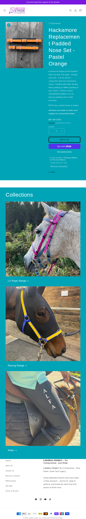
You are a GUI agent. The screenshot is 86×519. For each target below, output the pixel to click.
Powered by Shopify (56, 518)
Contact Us (10, 471)
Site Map (9, 486)
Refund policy (11, 481)
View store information (59, 166)
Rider (11, 450)
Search (8, 460)
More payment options (64, 152)
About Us (9, 465)
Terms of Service (12, 491)
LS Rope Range (17, 280)
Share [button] (53, 172)
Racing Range (16, 365)
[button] (4, 10)
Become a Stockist (13, 476)
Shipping (52, 123)
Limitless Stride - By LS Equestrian (39, 518)
